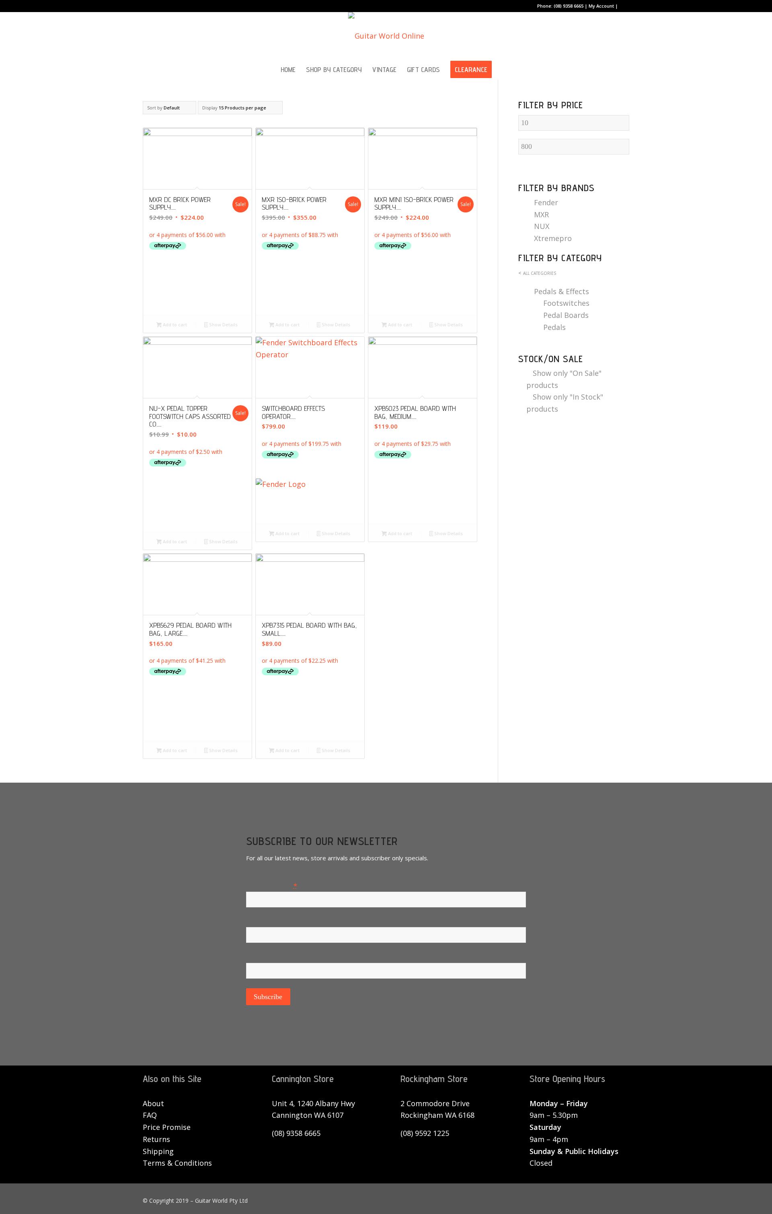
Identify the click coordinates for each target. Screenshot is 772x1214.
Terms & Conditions (177, 1163)
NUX (541, 226)
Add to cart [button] (174, 325)
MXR (541, 214)
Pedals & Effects (561, 291)
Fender (546, 202)
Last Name (264, 956)
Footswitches (566, 303)
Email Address (271, 885)
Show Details (223, 325)
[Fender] (310, 498)
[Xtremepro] (422, 498)
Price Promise (167, 1127)
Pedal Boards (566, 315)
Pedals (554, 327)
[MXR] (197, 289)
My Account (601, 6)
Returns (156, 1139)
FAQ (150, 1115)
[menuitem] (288, 70)
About (153, 1103)
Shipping (158, 1151)
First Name (264, 921)
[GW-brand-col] (386, 36)
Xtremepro (553, 238)
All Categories (539, 273)
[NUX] (197, 506)
